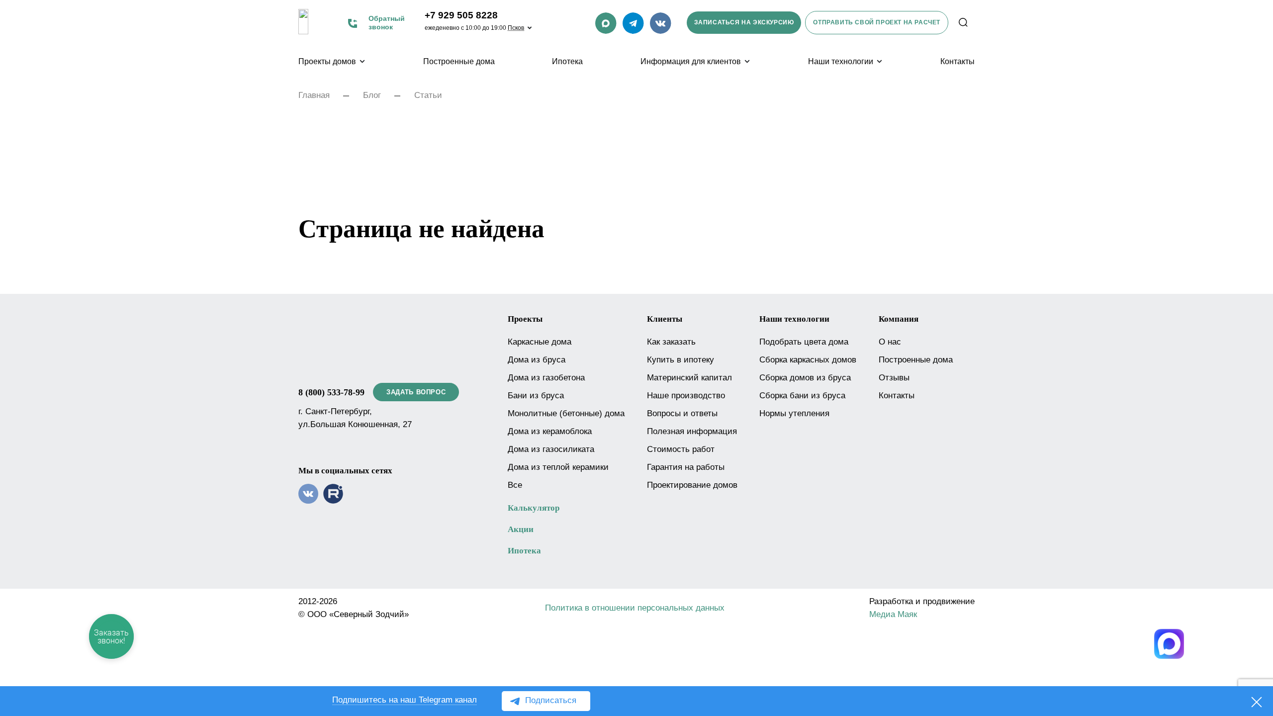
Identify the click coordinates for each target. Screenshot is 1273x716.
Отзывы (894, 377)
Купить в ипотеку (680, 359)
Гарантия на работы (686, 467)
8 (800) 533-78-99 (331, 392)
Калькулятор (533, 508)
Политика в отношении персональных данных (635, 608)
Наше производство (686, 395)
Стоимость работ (681, 449)
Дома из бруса (536, 359)
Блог (372, 95)
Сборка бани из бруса (802, 395)
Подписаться (550, 700)
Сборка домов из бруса (805, 377)
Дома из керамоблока (550, 431)
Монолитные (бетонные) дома (566, 413)
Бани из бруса (536, 395)
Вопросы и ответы (682, 413)
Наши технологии (840, 61)
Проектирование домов (692, 485)
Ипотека (567, 61)
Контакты (957, 61)
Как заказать (671, 342)
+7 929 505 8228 (461, 15)
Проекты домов (327, 61)
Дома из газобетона (546, 377)
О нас (890, 342)
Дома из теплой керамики (558, 467)
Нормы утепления (794, 413)
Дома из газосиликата (551, 449)
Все (515, 485)
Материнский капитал (689, 377)
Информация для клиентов (690, 61)
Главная (314, 95)
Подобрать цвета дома (803, 342)
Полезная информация (692, 431)
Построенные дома (459, 61)
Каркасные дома (539, 342)
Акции (521, 529)
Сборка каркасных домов (807, 359)
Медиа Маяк (893, 614)
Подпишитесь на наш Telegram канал (404, 700)
